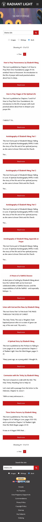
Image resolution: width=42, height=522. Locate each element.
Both (32, 40)
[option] (13, 40)
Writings (23, 40)
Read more (21, 85)
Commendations (21, 498)
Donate (21, 487)
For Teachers (21, 491)
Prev (20, 54)
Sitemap (21, 510)
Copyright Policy (21, 506)
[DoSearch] (36, 33)
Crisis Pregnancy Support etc (21, 495)
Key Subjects (21, 514)
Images (13, 40)
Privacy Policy (21, 502)
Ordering (21, 518)
